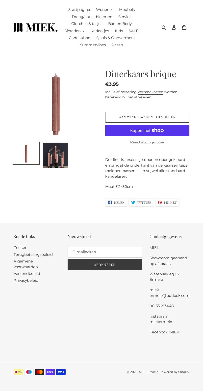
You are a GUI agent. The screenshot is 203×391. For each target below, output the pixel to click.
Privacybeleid (26, 280)
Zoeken (20, 247)
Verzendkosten (150, 92)
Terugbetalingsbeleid (33, 254)
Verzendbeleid (27, 273)
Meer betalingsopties (147, 142)
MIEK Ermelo (148, 372)
